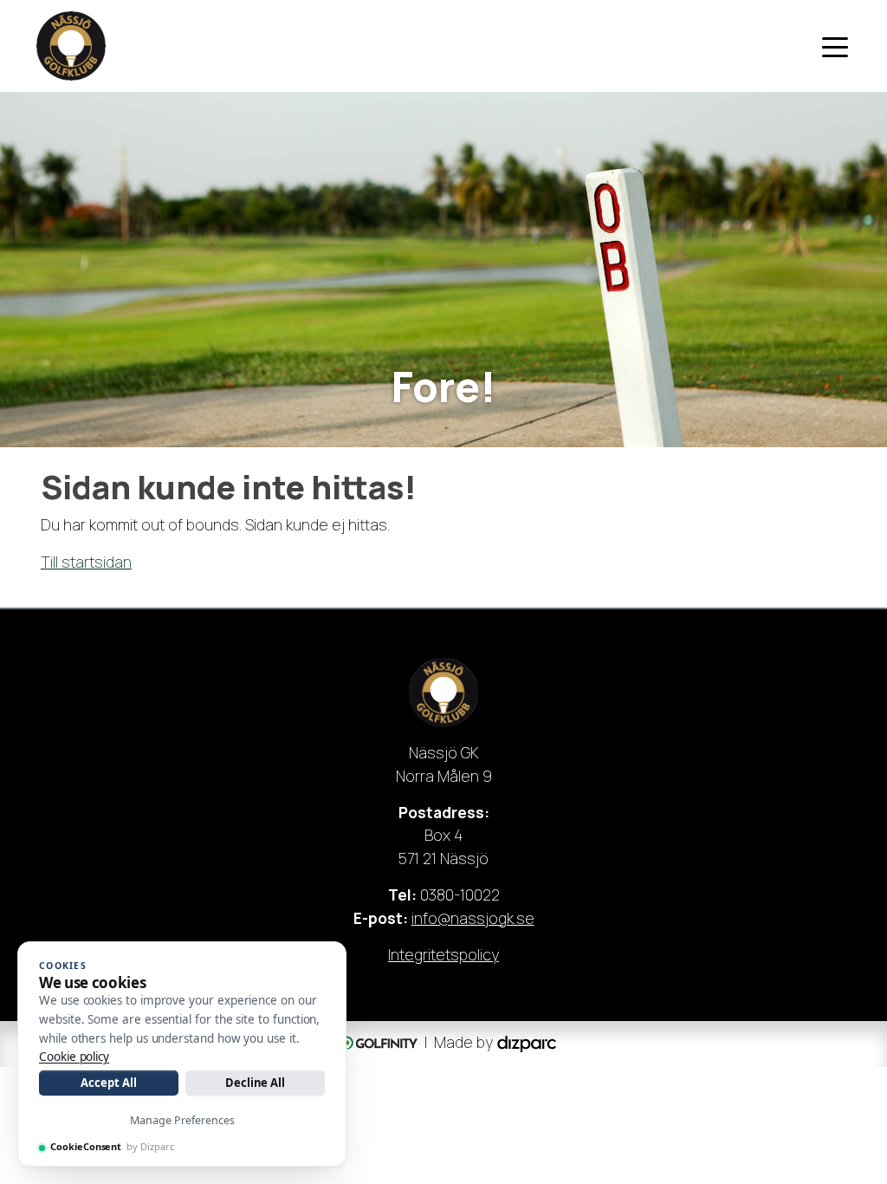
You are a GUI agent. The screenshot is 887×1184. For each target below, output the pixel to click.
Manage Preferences (182, 1120)
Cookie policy (74, 1056)
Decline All (255, 1082)
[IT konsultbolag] (526, 1042)
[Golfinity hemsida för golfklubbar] (376, 1042)
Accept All (108, 1082)
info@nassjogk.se (472, 918)
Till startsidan (86, 561)
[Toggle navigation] (835, 46)
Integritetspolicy (443, 954)
